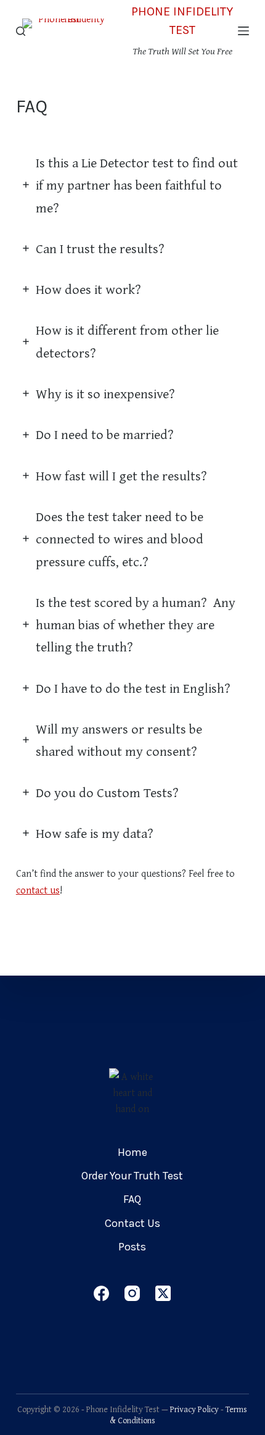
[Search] (20, 31)
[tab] (132, 185)
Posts (132, 1246)
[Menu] (243, 30)
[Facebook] (101, 1293)
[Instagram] (132, 1293)
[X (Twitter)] (163, 1293)
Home (132, 1152)
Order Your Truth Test (132, 1175)
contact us (38, 889)
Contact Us (132, 1223)
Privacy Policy (194, 1409)
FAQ (132, 1199)
